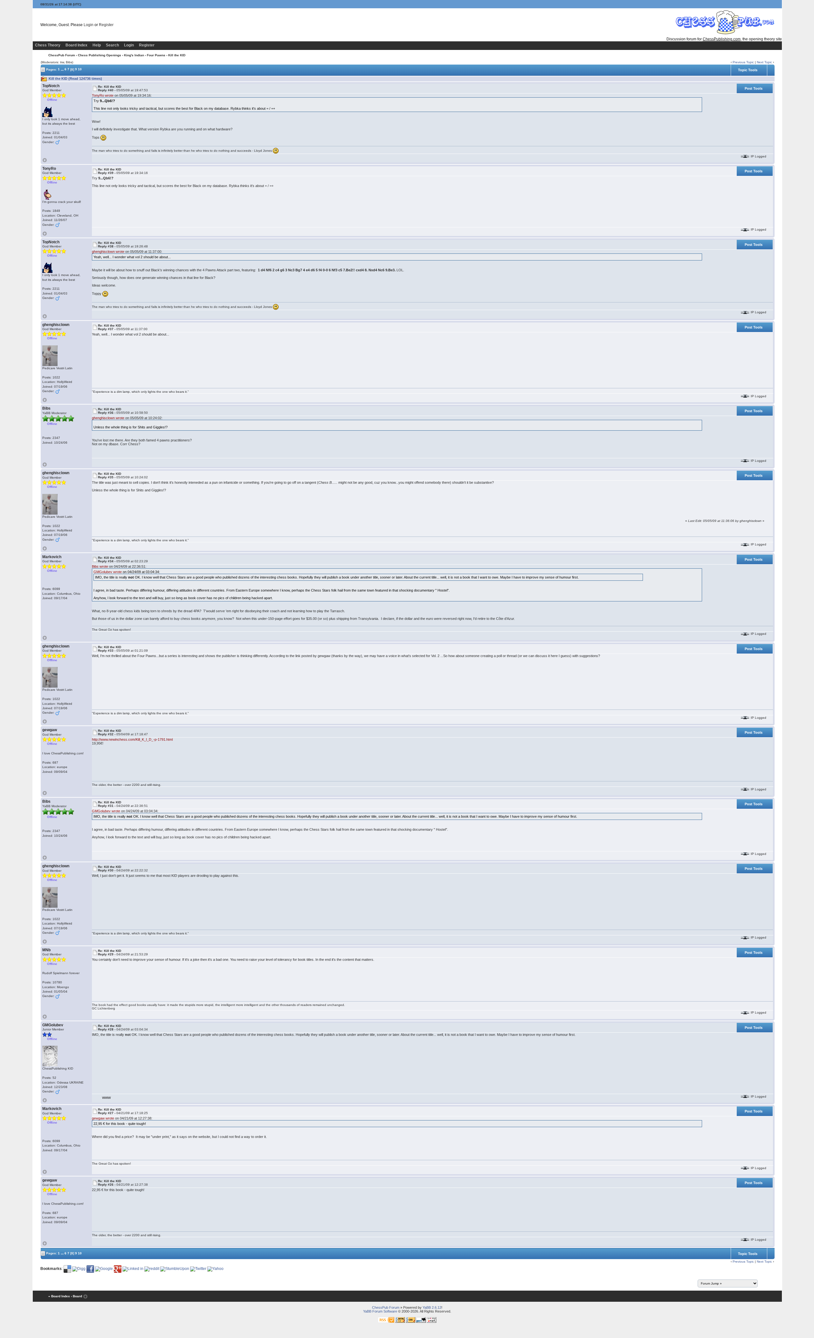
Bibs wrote (100, 566)
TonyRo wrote (103, 95)
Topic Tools (747, 70)
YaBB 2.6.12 (432, 1307)
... (62, 69)
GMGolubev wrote (107, 572)
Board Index (76, 45)
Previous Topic (743, 62)
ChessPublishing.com (722, 39)
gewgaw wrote (103, 1118)
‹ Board (76, 1296)
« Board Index (59, 1296)
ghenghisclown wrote (108, 251)
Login (88, 25)
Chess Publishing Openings (99, 55)
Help (97, 45)
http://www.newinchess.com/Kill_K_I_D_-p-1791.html (132, 739)
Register (106, 25)
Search (112, 45)
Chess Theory (47, 45)
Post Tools (753, 88)
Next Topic (764, 62)
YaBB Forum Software (380, 1311)
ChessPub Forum (61, 55)
